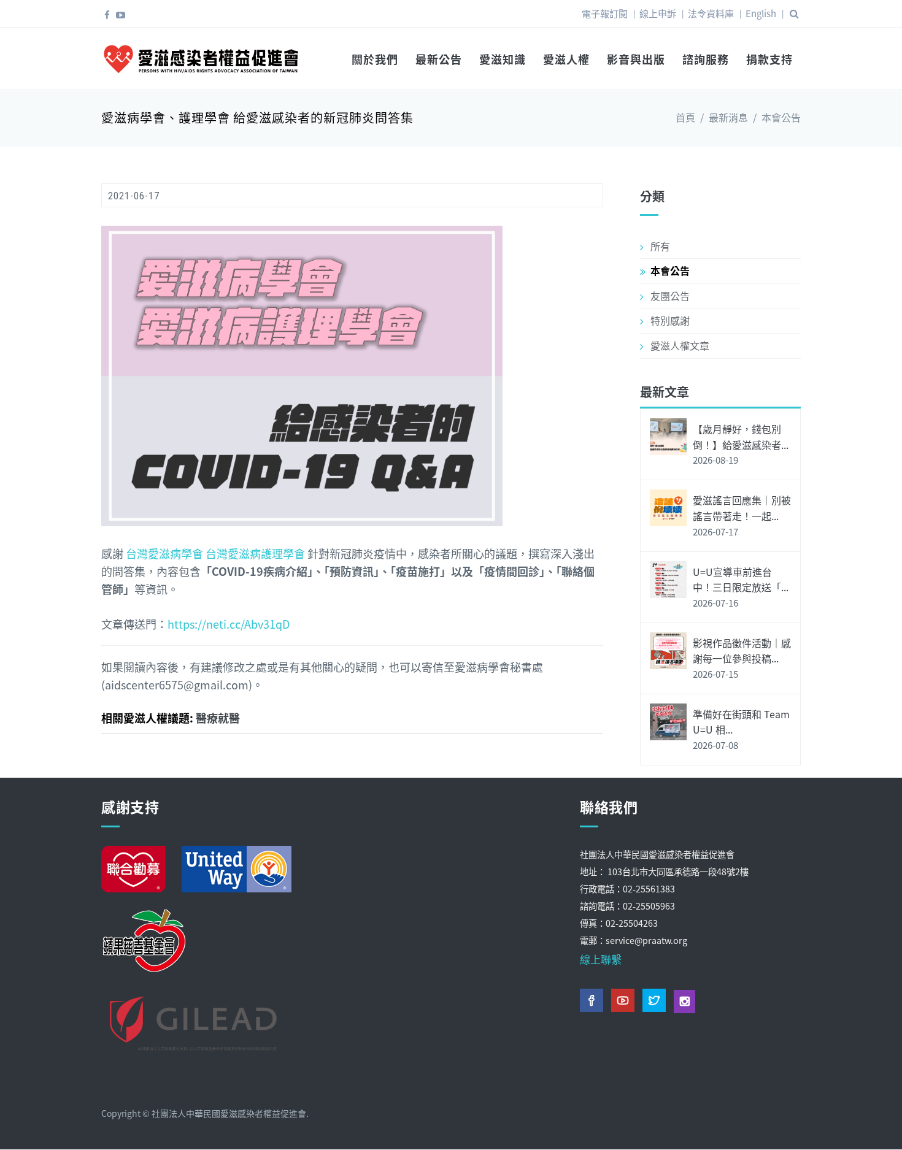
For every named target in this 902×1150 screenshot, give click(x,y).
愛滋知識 (502, 59)
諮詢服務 (705, 59)
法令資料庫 (711, 13)
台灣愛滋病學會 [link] (164, 553)
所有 (660, 246)
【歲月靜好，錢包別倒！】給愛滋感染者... (740, 436)
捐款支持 (769, 59)
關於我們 (375, 59)
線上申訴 (657, 13)
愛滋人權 (566, 59)
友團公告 (670, 295)
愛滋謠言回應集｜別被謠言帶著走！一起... (742, 508)
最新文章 (664, 392)
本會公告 (781, 117)
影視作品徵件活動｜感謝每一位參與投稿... (742, 650)
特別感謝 (670, 320)
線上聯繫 (601, 959)
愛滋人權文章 (679, 345)
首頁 (685, 117)
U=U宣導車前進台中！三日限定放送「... (740, 579)
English (761, 13)
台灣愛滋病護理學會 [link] (255, 553)
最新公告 (438, 59)
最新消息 (728, 117)
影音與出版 (636, 59)
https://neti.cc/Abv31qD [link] (229, 624)
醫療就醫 (218, 718)
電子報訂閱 (605, 13)
